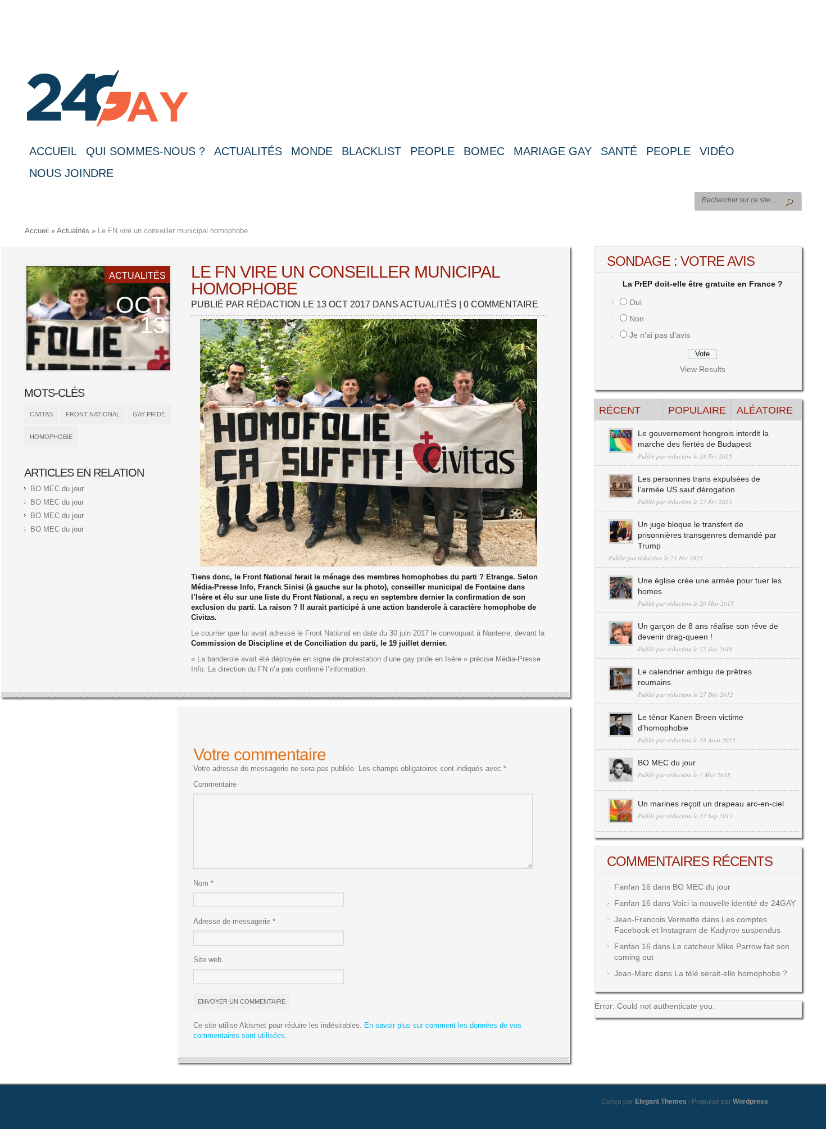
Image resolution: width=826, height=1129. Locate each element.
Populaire (697, 410)
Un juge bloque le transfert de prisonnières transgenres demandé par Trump (707, 535)
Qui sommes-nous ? (145, 151)
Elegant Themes (661, 1101)
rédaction (274, 304)
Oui (635, 302)
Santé (619, 151)
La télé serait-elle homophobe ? (730, 973)
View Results (702, 369)
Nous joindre (71, 173)
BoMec (484, 151)
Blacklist (371, 151)
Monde (312, 151)
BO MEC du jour (57, 488)
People (432, 151)
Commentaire (215, 784)
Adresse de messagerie (234, 921)
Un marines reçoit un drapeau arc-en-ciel (711, 803)
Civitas (41, 414)
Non (636, 318)
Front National (93, 414)
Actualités (248, 151)
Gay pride (149, 414)
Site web (207, 959)
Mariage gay (553, 151)
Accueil (53, 151)
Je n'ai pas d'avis (659, 334)
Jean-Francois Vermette (657, 919)
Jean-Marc (633, 973)
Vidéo (717, 151)
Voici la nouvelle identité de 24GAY (734, 903)
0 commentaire (501, 304)
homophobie (51, 436)
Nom (203, 883)
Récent (620, 410)
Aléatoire (765, 410)
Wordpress (750, 1101)
